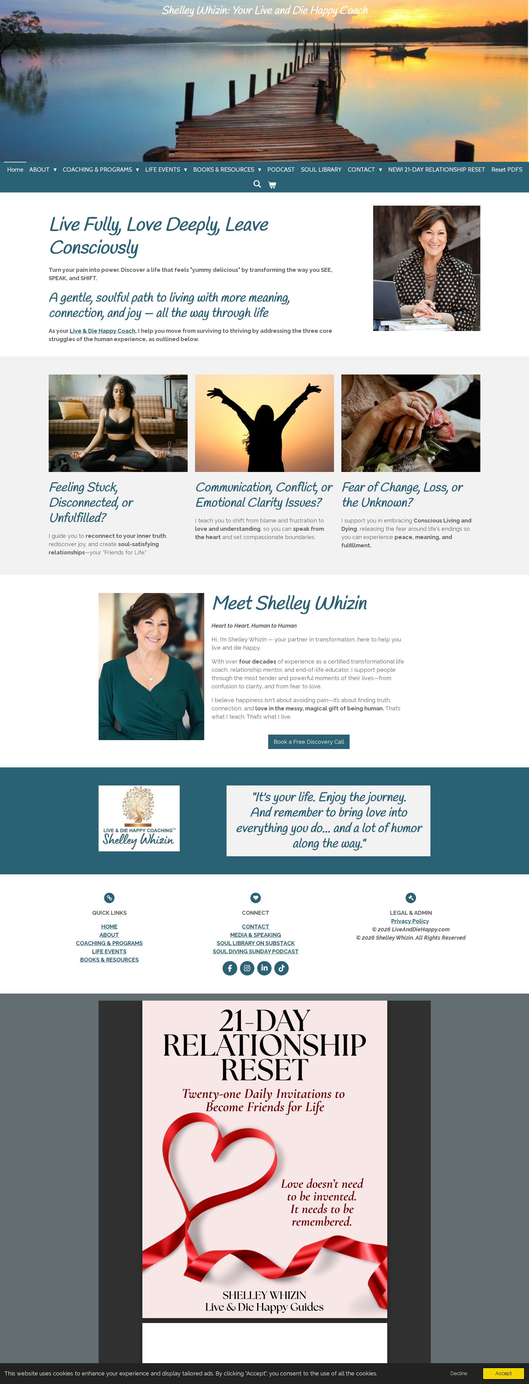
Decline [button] (458, 1373)
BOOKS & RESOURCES (109, 959)
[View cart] (271, 184)
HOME (109, 926)
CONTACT (255, 926)
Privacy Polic (408, 921)
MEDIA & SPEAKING (255, 935)
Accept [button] (503, 1373)
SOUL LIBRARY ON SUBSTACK (256, 943)
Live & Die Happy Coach (102, 331)
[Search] (257, 184)
